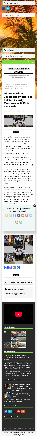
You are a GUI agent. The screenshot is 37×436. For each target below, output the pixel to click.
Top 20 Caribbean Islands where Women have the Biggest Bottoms (22, 395)
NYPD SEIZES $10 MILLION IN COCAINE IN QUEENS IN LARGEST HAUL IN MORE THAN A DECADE (17, 357)
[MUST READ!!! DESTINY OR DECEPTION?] (22, 347)
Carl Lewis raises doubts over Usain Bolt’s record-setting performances (17, 400)
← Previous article (12, 282)
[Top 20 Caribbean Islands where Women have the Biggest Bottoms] (7, 396)
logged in (17, 294)
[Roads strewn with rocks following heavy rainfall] (22, 341)
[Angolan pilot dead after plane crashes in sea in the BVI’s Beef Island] (7, 347)
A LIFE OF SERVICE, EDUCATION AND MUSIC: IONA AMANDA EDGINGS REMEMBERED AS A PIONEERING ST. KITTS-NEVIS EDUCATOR (17, 373)
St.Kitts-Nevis (27, 111)
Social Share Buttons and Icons (14, 432)
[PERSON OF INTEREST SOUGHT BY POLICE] (7, 335)
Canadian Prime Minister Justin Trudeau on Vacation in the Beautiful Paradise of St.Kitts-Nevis (22, 387)
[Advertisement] (18, 33)
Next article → (26, 282)
